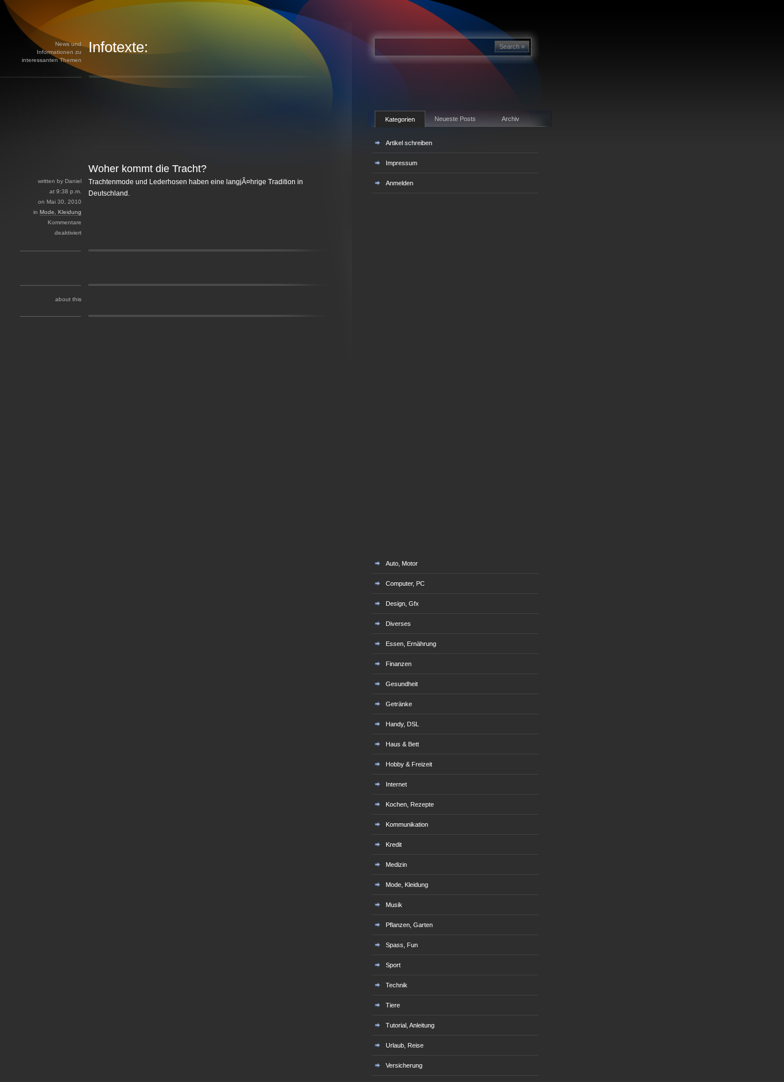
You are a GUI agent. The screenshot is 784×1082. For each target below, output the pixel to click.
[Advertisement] (200, 136)
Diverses (398, 623)
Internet (396, 784)
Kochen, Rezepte (410, 804)
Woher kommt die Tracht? (147, 168)
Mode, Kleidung (60, 212)
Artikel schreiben (409, 142)
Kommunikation (407, 824)
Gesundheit (402, 683)
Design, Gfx (402, 603)
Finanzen (399, 663)
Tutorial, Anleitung (410, 1025)
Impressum (401, 162)
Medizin (396, 864)
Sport (393, 965)
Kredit (394, 844)
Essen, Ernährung (411, 643)
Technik (396, 985)
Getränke (399, 703)
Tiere (393, 1005)
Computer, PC (405, 583)
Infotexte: (118, 47)
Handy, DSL (402, 724)
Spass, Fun (402, 944)
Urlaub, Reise (405, 1045)
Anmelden (399, 183)
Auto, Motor (402, 563)
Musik (394, 904)
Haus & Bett (402, 744)
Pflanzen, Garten (409, 924)
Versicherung (404, 1065)
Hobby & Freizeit (409, 764)
